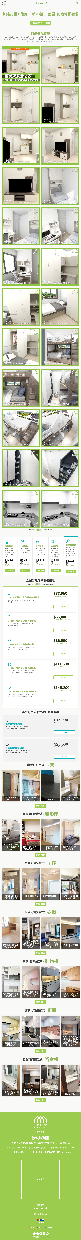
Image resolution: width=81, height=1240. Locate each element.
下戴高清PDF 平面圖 (40, 23)
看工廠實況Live (40, 1214)
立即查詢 (10, 570)
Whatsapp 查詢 (40, 1208)
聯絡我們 (40, 1179)
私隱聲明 (40, 1223)
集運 (42, 1237)
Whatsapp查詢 (42, 3)
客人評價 (40, 1132)
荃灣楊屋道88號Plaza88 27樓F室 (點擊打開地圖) (30, 1152)
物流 (48, 1237)
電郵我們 (40, 1205)
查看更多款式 (40, 806)
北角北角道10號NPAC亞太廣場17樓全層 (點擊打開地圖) (30, 1148)
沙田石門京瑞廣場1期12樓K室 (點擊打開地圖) (30, 1143)
